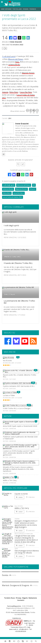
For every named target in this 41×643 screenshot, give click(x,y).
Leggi (20, 497)
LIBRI (16, 548)
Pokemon (32, 9)
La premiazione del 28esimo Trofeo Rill (19, 302)
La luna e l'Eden (9, 395)
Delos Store (13, 92)
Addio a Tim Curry (10, 480)
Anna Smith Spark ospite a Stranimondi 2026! (20, 426)
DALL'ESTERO (19, 506)
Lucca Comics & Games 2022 (12, 197)
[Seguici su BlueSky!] (16, 341)
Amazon (5, 92)
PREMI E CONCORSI (12, 257)
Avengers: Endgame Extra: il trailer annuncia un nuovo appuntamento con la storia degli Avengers (26, 524)
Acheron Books (14, 64)
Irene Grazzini (16, 42)
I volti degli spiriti (8, 56)
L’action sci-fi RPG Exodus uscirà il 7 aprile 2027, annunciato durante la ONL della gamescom (19, 453)
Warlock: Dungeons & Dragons (15, 585)
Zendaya (25, 9)
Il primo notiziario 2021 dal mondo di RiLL (19, 386)
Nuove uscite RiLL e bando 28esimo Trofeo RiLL (19, 376)
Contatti (20, 600)
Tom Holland (17, 9)
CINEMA (17, 518)
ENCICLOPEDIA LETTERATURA (24, 533)
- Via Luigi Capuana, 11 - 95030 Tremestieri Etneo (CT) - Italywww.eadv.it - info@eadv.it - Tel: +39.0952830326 (22, 626)
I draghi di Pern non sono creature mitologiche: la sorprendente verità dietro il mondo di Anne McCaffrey (26, 539)
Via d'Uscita (7, 360)
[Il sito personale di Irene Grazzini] (3, 154)
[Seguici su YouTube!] (25, 341)
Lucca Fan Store (26, 92)
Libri (9, 118)
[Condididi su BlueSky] (15, 38)
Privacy (18, 598)
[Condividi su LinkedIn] (28, 38)
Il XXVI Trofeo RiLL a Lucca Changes (16, 408)
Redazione (33, 598)
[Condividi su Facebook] (11, 38)
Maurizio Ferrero (28, 72)
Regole (25, 598)
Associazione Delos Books (20, 612)
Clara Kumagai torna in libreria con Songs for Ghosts (27, 551)
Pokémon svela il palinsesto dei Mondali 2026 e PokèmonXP (20, 438)
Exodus (5, 575)
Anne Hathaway (6, 9)
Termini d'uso (9, 598)
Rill (34, 185)
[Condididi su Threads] (19, 38)
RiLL (17, 61)
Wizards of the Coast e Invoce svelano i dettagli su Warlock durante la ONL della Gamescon (18, 469)
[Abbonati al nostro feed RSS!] (33, 341)
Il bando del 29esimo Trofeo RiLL (18, 263)
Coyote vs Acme (21, 494)
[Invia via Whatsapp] (24, 38)
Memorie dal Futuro (15, 59)
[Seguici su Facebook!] (8, 341)
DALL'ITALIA (9, 294)
